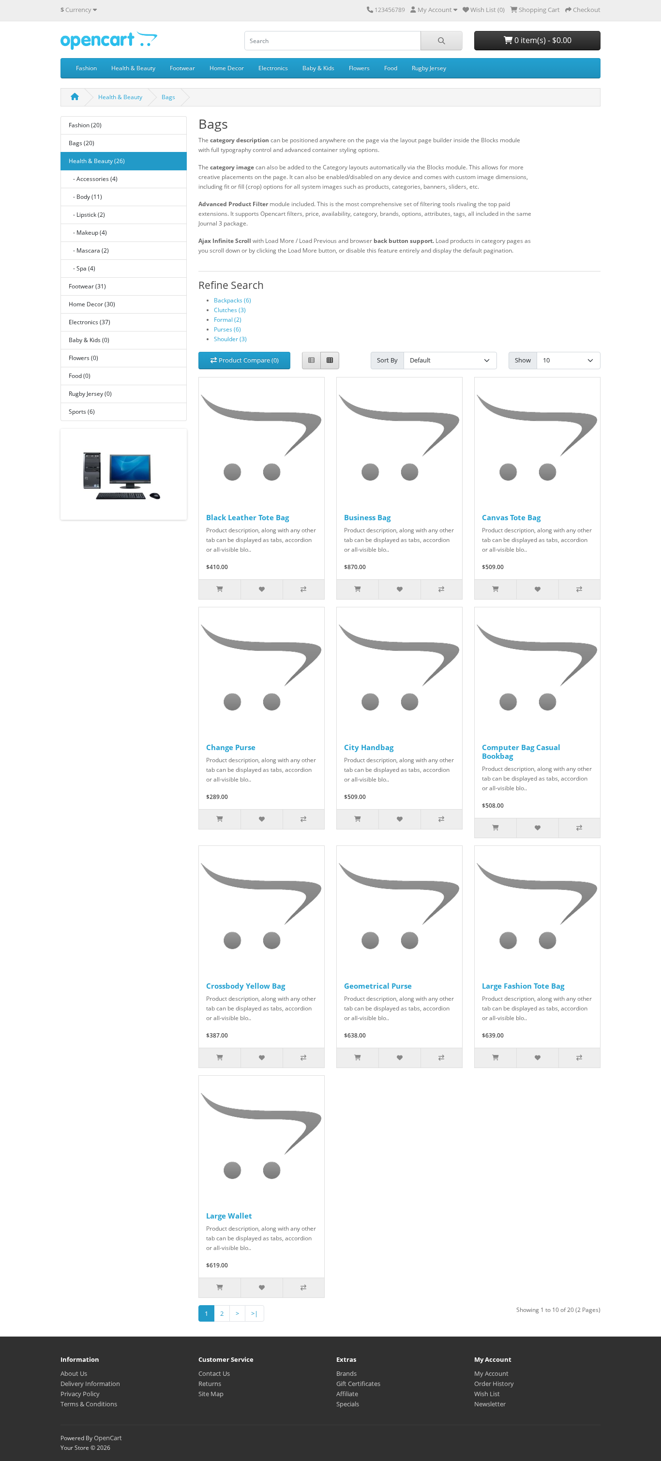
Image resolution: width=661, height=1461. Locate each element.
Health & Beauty (133, 68)
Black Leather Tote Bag (247, 517)
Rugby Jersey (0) (90, 394)
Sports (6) (82, 411)
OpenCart (108, 1437)
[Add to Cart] (219, 589)
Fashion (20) (85, 125)
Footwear (182, 68)
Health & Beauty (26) (97, 161)
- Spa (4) (82, 268)
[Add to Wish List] (261, 589)
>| (254, 1313)
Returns (209, 1383)
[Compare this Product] (303, 589)
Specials (347, 1404)
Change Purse (230, 747)
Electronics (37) (89, 322)
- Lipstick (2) (87, 215)
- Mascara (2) (89, 250)
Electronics (273, 68)
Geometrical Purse (378, 986)
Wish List (487, 1393)
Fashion (86, 68)
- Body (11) (85, 197)
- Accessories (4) (93, 179)
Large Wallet (229, 1215)
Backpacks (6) (232, 300)
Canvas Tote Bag (511, 517)
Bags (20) (81, 143)
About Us (73, 1373)
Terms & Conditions (88, 1404)
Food (390, 68)
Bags (168, 97)
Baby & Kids (318, 68)
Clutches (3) (230, 310)
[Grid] (329, 361)
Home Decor (227, 68)
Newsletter (490, 1404)
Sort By (387, 360)
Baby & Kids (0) (89, 340)
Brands (346, 1373)
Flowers (359, 68)
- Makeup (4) (88, 232)
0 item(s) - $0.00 (541, 40)
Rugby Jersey (429, 68)
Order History (494, 1383)
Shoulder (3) (230, 339)
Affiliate (347, 1393)
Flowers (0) (83, 358)
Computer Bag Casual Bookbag (521, 751)
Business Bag (367, 517)
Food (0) (79, 376)
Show (523, 360)
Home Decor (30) (92, 304)
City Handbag (368, 747)
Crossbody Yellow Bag (245, 986)
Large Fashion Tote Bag (523, 986)
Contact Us (214, 1373)
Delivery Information (90, 1383)
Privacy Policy (80, 1393)
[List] (311, 361)
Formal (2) (227, 320)
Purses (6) (227, 329)
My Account (491, 1373)
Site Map (211, 1393)
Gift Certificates (358, 1383)
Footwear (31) (87, 286)
